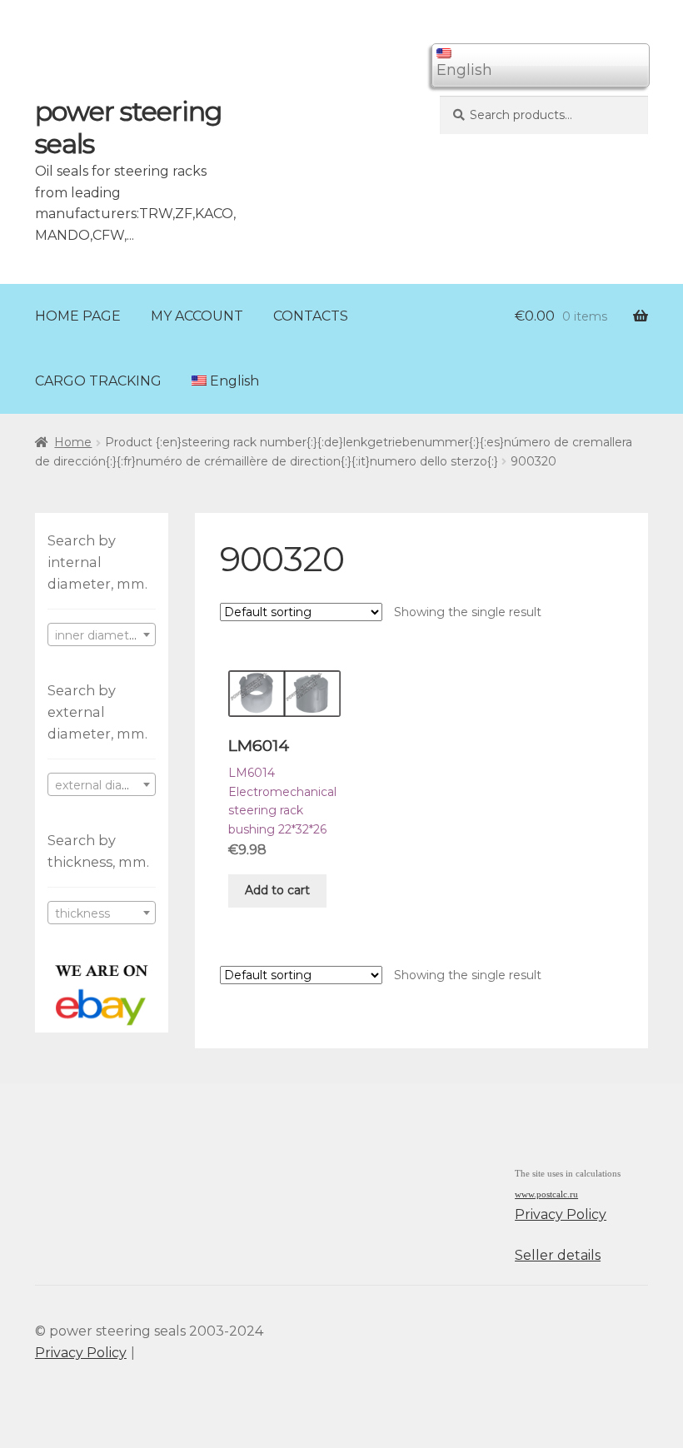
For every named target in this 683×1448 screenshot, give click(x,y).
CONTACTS (310, 316)
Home (73, 442)
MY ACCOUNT (197, 316)
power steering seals (128, 127)
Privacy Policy (560, 1214)
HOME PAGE (78, 316)
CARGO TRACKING (98, 381)
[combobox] (101, 634)
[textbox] (101, 635)
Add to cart (277, 890)
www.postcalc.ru (546, 1194)
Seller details (558, 1255)
